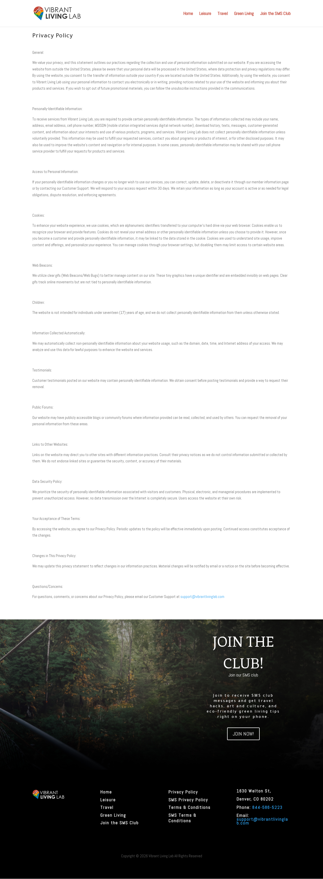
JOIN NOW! (243, 734)
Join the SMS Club (275, 14)
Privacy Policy (183, 792)
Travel (223, 14)
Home (188, 14)
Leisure (205, 14)
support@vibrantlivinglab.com (202, 596)
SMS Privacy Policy (188, 799)
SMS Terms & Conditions (183, 817)
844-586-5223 (267, 807)
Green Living (244, 14)
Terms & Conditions (190, 807)
